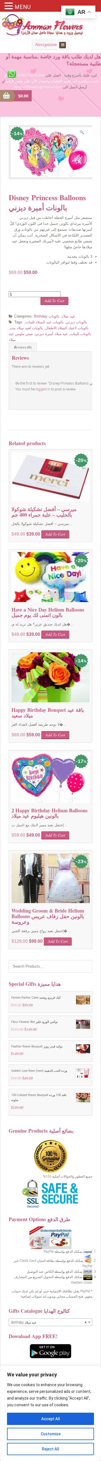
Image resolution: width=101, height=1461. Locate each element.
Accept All (50, 1419)
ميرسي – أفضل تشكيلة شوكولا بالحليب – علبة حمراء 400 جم (44, 511)
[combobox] (50, 1322)
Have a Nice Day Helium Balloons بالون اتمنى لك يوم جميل (48, 612)
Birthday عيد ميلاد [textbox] (48, 1322)
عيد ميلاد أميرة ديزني (51, 334)
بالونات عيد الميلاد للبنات (45, 322)
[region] (50, 1413)
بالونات (54, 316)
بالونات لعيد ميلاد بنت (26, 328)
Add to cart (54, 300)
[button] (84, 133)
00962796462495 (31, 75)
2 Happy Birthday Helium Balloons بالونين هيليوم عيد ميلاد (50, 813)
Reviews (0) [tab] (22, 347)
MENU (23, 7)
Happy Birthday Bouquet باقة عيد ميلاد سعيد (48, 712)
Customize (51, 1434)
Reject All (50, 1449)
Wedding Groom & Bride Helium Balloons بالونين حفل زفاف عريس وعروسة (48, 916)
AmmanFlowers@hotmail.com (38, 87)
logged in (43, 389)
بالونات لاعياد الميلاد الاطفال (67, 328)
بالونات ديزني (76, 322)
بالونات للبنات (80, 334)
